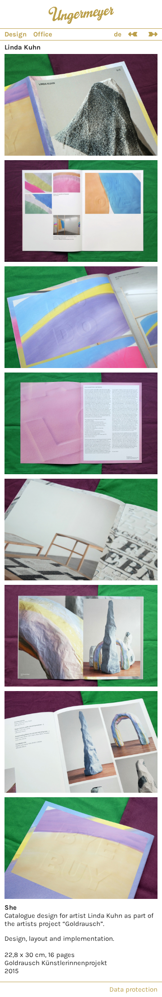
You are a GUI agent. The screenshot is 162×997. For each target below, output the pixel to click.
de (118, 34)
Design (15, 34)
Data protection (133, 989)
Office (42, 34)
